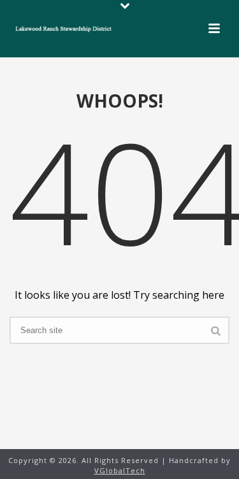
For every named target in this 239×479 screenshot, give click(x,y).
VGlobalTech (119, 470)
